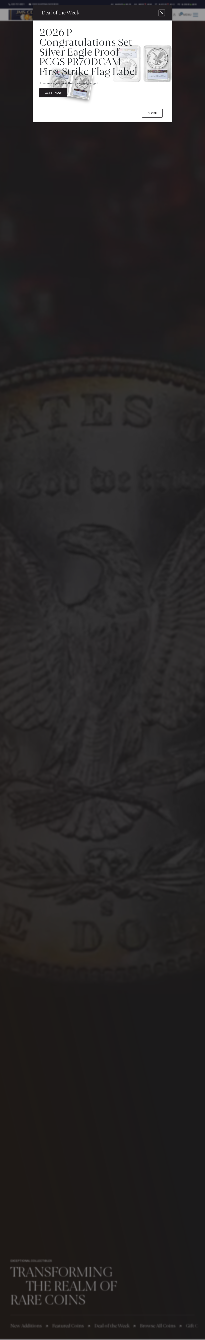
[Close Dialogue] (162, 13)
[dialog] (102, 670)
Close (152, 113)
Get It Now (53, 92)
